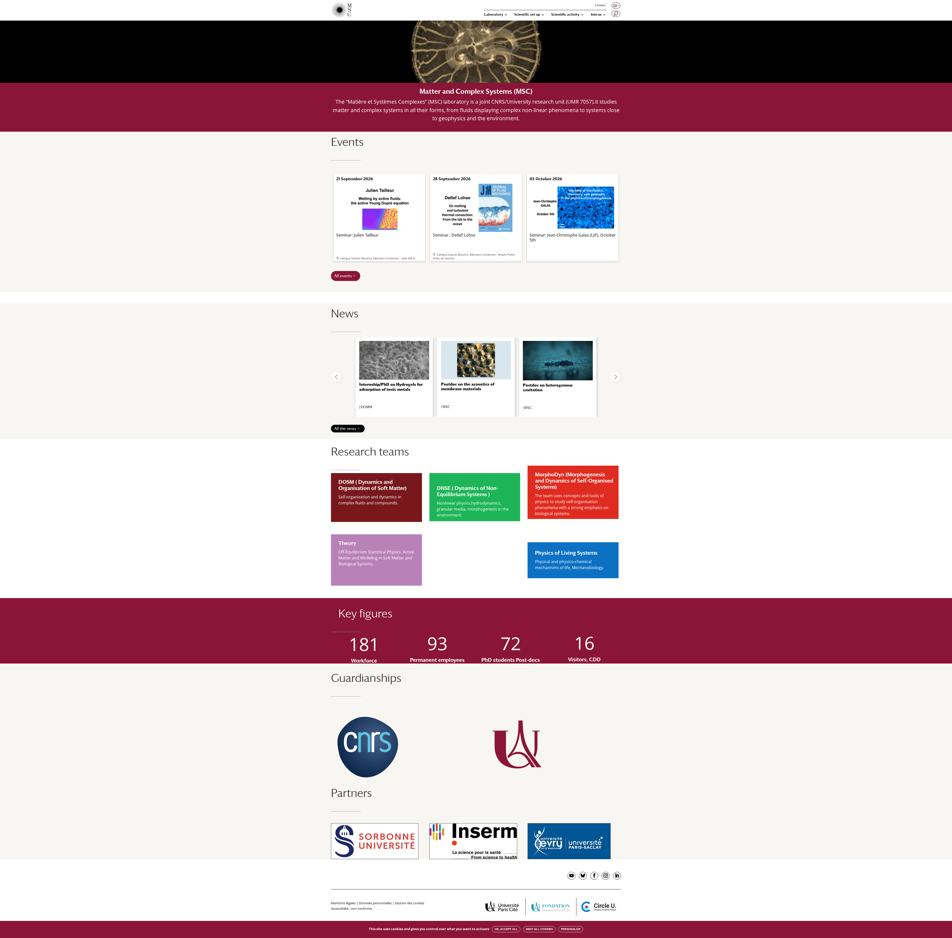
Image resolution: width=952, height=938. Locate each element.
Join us (596, 14)
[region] (476, 377)
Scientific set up (527, 14)
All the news (345, 428)
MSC (446, 407)
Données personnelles (375, 903)
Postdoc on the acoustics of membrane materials (467, 386)
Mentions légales (343, 903)
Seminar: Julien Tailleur (357, 235)
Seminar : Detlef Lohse (454, 235)
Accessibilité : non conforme (351, 908)
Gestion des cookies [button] (409, 903)
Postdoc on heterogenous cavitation (548, 387)
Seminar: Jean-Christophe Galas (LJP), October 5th (573, 237)
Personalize (570, 929)
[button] (336, 377)
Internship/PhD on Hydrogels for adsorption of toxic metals (391, 387)
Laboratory (493, 14)
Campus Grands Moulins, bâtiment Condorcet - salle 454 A (377, 258)
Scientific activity (565, 14)
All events (343, 275)
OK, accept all (506, 929)
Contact (600, 5)
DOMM (366, 407)
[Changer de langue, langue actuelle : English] (615, 5)
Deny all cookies (539, 929)
